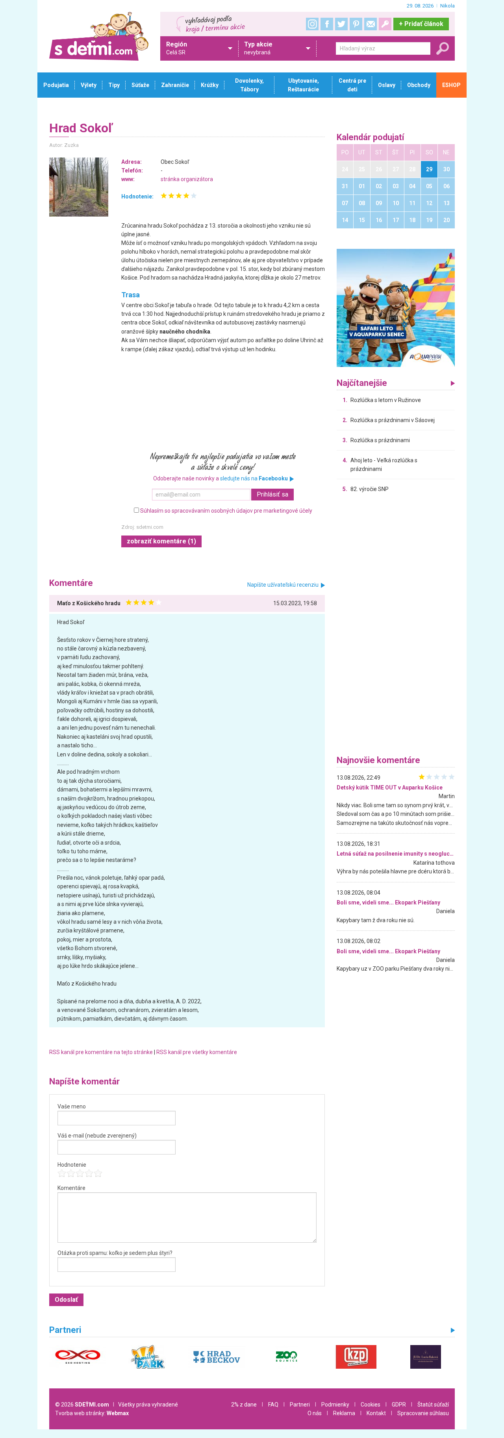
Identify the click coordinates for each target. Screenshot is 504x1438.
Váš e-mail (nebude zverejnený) (97, 1135)
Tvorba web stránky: (92, 1413)
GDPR (399, 1404)
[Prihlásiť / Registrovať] (385, 24)
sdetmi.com (149, 527)
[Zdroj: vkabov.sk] (79, 187)
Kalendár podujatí (370, 137)
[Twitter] (341, 24)
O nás (315, 1413)
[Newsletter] (370, 24)
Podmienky (335, 1404)
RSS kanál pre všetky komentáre (196, 1052)
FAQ (273, 1404)
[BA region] (396, 307)
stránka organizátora (187, 179)
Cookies (370, 1404)
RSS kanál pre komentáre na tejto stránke (101, 1052)
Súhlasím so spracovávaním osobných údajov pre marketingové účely (226, 511)
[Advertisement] (396, 626)
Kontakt (376, 1413)
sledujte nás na (254, 478)
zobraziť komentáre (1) (161, 541)
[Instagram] (312, 24)
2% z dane (244, 1404)
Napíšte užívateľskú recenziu (283, 585)
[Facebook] (327, 24)
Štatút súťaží (433, 1404)
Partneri (300, 1404)
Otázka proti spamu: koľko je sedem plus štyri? (114, 1253)
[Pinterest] (356, 24)
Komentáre (71, 1188)
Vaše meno (71, 1106)
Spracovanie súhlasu (423, 1413)
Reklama (344, 1413)
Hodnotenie (71, 1165)
